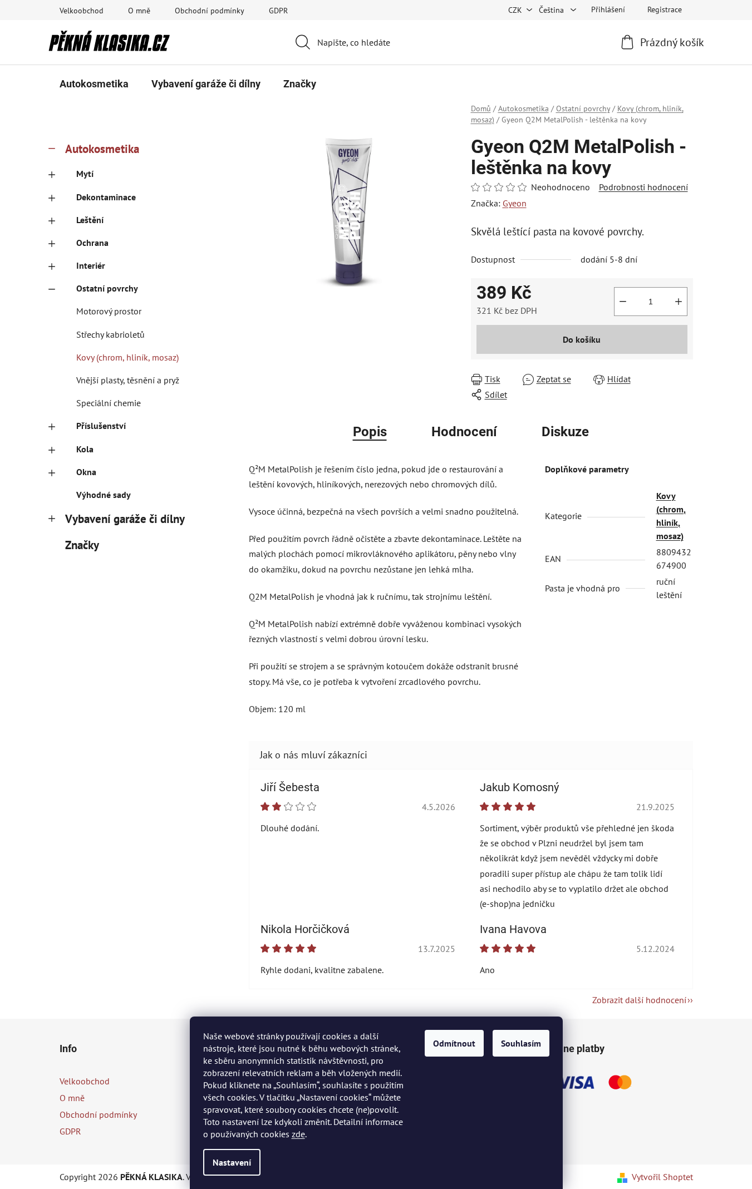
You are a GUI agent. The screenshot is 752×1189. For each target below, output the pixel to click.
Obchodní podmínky (209, 11)
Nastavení (232, 1162)
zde (298, 1133)
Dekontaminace (106, 197)
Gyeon (515, 203)
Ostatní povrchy (107, 288)
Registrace (664, 9)
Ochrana (92, 242)
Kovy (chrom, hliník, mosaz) (127, 357)
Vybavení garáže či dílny (125, 518)
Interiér (90, 265)
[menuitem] (94, 84)
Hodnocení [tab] (464, 432)
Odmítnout (454, 1043)
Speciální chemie (108, 402)
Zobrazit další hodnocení (639, 999)
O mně (139, 11)
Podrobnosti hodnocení (643, 187)
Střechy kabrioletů (110, 334)
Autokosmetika (102, 148)
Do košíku (582, 339)
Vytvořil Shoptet (662, 1176)
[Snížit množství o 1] (623, 301)
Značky (82, 544)
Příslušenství (101, 425)
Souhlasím (521, 1043)
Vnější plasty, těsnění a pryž (127, 380)
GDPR (278, 11)
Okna (86, 471)
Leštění (90, 219)
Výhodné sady (103, 494)
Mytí (85, 173)
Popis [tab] (370, 432)
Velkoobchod (82, 11)
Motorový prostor (108, 311)
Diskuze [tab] (565, 432)
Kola (85, 449)
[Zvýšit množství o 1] (678, 301)
